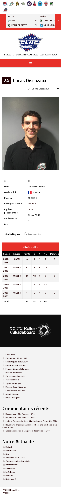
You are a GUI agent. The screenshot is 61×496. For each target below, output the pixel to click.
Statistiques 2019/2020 (16, 361)
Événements (32, 234)
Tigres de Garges (13, 383)
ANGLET (32, 203)
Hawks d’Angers (13, 397)
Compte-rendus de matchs (18, 461)
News (8, 454)
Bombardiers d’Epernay (16, 386)
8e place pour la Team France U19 (34, 430)
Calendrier (10, 354)
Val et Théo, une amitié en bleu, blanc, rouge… (29, 426)
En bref (9, 447)
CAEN (30, 209)
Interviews (10, 468)
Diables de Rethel (14, 372)
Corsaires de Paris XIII (15, 376)
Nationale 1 (11, 479)
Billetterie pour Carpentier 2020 (43, 421)
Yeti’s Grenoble (12, 379)
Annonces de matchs (15, 457)
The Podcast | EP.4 (26, 413)
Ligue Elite (9, 54)
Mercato (9, 475)
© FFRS (6, 492)
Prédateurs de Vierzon (16, 365)
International (12, 464)
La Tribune (10, 471)
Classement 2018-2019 (16, 358)
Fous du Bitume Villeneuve (17, 368)
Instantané (11, 450)
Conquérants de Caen (15, 390)
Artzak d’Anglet (12, 394)
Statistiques (12, 234)
